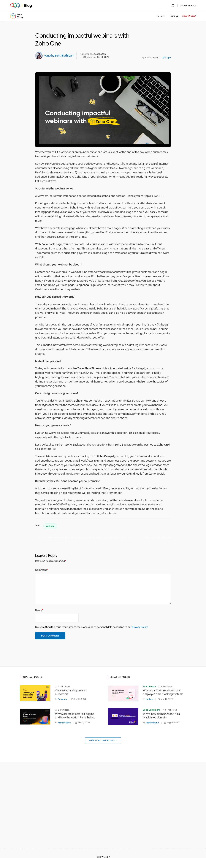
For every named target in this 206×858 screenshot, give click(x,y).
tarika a (149, 699)
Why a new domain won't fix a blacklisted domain (161, 715)
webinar (50, 526)
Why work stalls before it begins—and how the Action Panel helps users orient (76, 715)
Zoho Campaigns (151, 710)
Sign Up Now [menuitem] (189, 16)
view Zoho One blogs (102, 740)
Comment (41, 569)
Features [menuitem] (160, 16)
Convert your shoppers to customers (70, 692)
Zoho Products (188, 5)
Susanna (62, 699)
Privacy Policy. (140, 627)
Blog (28, 5)
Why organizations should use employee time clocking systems (163, 692)
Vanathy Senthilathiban (58, 55)
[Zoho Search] (173, 5)
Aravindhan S (152, 722)
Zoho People (149, 686)
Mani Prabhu (64, 722)
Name (38, 610)
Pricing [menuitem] (174, 16)
